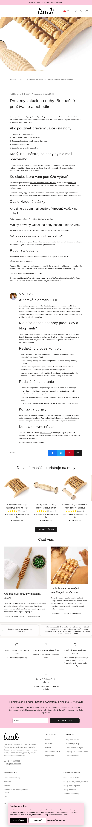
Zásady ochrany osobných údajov (75, 782)
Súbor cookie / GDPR (71, 778)
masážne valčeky (42, 185)
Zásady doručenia (69, 790)
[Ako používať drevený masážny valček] (25, 568)
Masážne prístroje (73, 744)
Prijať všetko (18, 820)
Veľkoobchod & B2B (52, 752)
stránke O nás (45, 433)
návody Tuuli (76, 195)
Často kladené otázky (12, 778)
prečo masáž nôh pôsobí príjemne (37, 195)
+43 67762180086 (13, 761)
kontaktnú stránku (70, 435)
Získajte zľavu (65, 721)
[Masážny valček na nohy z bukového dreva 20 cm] (46, 488)
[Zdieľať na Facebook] (52, 452)
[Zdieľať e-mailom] (78, 452)
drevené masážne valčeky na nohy (43, 183)
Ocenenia (49, 744)
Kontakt (7, 786)
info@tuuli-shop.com (55, 418)
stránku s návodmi (44, 435)
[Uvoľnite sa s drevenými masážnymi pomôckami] (69, 565)
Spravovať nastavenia (56, 820)
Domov (13, 79)
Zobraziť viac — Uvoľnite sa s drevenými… (67, 613)
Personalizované (72, 756)
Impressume (23, 435)
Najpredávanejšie (72, 740)
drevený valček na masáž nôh (50, 168)
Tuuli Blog (22, 79)
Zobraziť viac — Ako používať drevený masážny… (23, 616)
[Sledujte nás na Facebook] (5, 803)
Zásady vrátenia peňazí (71, 786)
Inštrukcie (7, 782)
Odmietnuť (37, 820)
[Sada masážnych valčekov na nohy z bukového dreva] (75, 488)
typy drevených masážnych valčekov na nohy (41, 193)
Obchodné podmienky (71, 793)
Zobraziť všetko (46, 529)
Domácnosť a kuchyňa (74, 748)
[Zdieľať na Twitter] (61, 452)
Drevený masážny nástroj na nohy (23, 165)
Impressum (49, 756)
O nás (47, 740)
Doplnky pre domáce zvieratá (77, 752)
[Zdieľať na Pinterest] (69, 452)
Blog (5, 796)
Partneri (48, 748)
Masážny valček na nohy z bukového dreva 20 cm (46, 506)
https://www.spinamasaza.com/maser (28, 273)
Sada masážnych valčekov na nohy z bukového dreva (75, 506)
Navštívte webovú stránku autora (31, 442)
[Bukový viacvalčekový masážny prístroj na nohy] (17, 488)
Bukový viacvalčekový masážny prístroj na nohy (17, 506)
